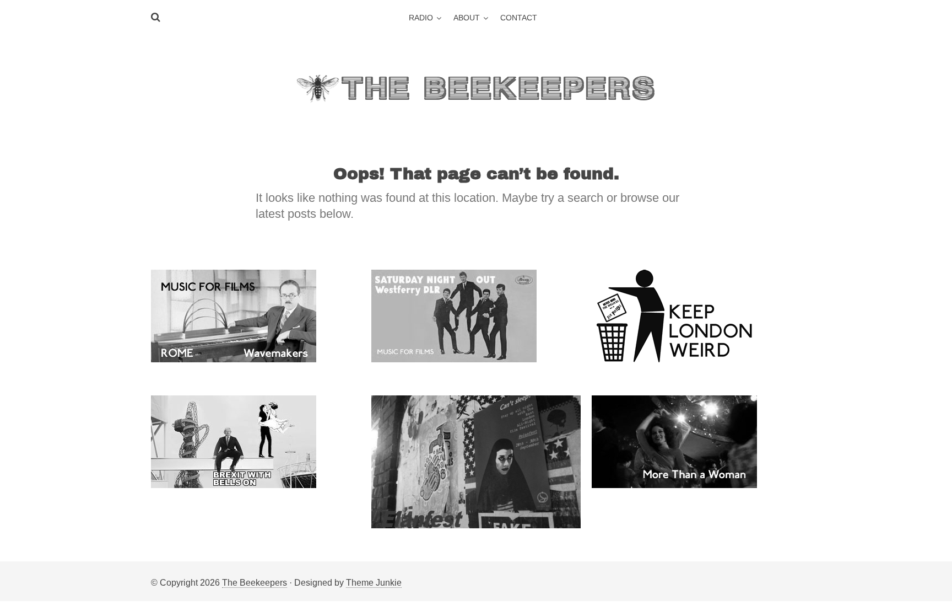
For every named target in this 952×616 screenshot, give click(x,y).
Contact (518, 17)
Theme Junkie (374, 582)
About (466, 17)
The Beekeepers (254, 582)
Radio (421, 17)
